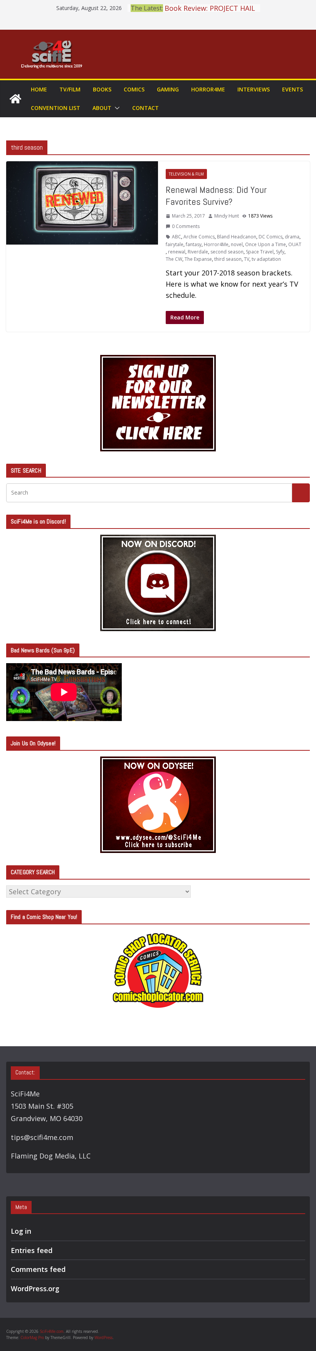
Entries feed (31, 1250)
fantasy (194, 244)
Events (292, 89)
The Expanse (198, 259)
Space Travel (260, 251)
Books (102, 89)
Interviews (253, 89)
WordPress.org (35, 1288)
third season (228, 259)
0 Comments (186, 226)
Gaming (168, 89)
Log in (21, 1231)
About (101, 107)
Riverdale (198, 251)
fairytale (174, 244)
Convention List (55, 107)
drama (292, 236)
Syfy (280, 251)
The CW (174, 259)
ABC (176, 236)
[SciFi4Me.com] (15, 99)
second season (227, 251)
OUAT (294, 244)
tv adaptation (266, 259)
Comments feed (38, 1269)
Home (39, 89)
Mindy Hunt (226, 216)
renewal (176, 251)
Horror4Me (208, 89)
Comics (134, 89)
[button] (115, 108)
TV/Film (70, 89)
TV (246, 259)
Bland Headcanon (236, 236)
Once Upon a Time (265, 244)
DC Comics (270, 236)
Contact (145, 107)
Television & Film (186, 174)
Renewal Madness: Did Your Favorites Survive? (216, 196)
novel (237, 244)
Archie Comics (199, 236)
